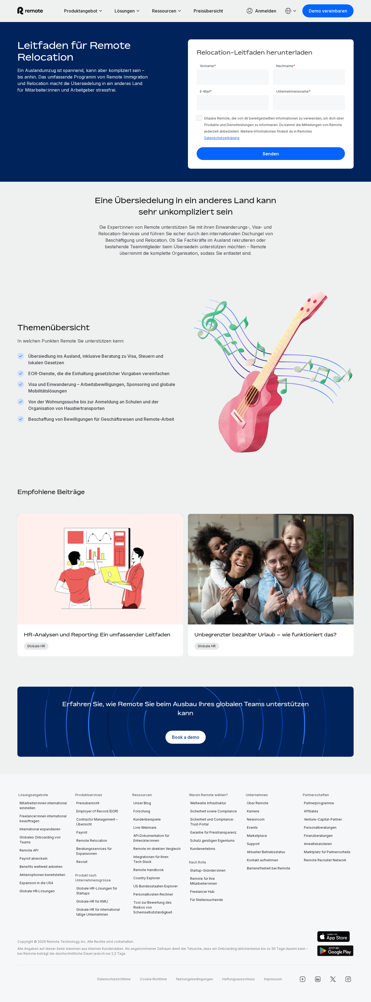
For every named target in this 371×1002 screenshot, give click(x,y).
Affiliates (311, 811)
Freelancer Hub (202, 892)
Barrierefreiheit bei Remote (268, 868)
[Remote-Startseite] (30, 11)
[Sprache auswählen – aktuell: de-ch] (291, 11)
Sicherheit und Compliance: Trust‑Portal (212, 821)
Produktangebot (80, 11)
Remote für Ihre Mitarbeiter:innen (203, 881)
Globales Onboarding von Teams (40, 839)
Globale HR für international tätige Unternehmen (98, 911)
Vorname (207, 66)
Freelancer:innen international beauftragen (43, 818)
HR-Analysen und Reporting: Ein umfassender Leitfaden (97, 634)
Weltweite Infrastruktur (208, 803)
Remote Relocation (91, 840)
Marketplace (257, 836)
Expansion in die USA (36, 883)
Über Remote (257, 803)
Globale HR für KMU (92, 901)
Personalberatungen (320, 827)
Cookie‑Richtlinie (153, 979)
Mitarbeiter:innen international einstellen (43, 805)
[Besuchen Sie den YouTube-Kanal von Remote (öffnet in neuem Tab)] (302, 979)
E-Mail (205, 91)
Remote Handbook (148, 870)
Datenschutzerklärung (221, 138)
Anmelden (265, 11)
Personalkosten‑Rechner (153, 894)
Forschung (141, 811)
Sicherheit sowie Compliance (213, 811)
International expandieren (40, 829)
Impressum (273, 979)
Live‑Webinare (144, 827)
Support (253, 844)
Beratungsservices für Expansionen (94, 851)
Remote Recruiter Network (325, 860)
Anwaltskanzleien (318, 844)
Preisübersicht (208, 11)
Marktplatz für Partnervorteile (327, 852)
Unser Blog (142, 803)
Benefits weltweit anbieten (41, 867)
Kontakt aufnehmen (262, 860)
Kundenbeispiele (147, 819)
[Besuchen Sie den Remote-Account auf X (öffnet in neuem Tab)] (333, 979)
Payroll (81, 832)
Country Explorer (146, 878)
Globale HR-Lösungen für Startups (96, 890)
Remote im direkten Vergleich (157, 849)
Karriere (253, 811)
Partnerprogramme (319, 803)
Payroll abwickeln (34, 858)
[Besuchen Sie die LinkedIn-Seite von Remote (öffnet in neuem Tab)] (317, 979)
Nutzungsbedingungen (194, 979)
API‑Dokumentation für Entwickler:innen (151, 838)
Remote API (29, 850)
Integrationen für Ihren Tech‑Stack (150, 859)
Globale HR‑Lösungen (37, 891)
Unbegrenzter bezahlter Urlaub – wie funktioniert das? (265, 634)
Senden (271, 153)
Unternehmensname (292, 91)
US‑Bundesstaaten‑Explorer (155, 886)
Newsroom (256, 819)
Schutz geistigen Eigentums (212, 840)
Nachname (284, 66)
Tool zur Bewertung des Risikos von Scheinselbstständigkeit (152, 907)
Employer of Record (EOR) (97, 811)
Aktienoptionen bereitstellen (42, 875)
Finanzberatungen (318, 836)
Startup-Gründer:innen (207, 870)
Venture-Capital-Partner (323, 819)
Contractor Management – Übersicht (97, 821)
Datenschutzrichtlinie (114, 979)
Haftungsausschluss (238, 979)
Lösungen (125, 11)
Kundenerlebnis (202, 849)
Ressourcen (164, 11)
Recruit (81, 862)
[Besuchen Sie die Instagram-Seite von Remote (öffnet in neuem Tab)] (348, 979)
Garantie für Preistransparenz (213, 832)
